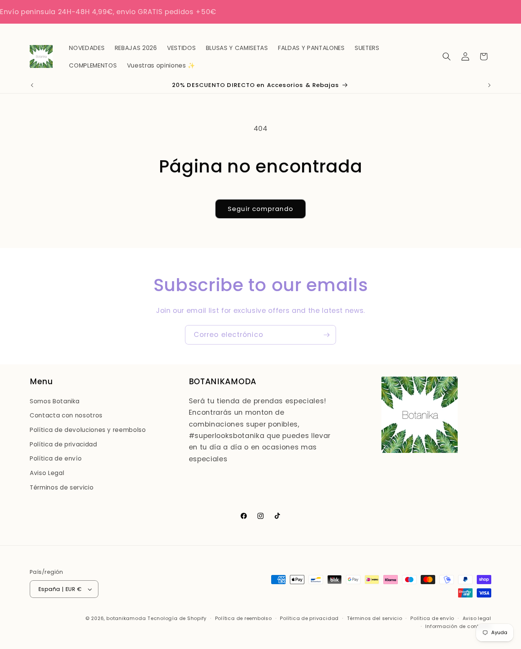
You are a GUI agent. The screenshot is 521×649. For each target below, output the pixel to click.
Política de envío (56, 458)
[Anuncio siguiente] (489, 85)
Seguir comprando (260, 209)
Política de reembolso (243, 618)
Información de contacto (458, 626)
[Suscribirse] (326, 335)
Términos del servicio (374, 618)
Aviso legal (477, 618)
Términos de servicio (61, 487)
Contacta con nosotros (66, 415)
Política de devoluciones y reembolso (88, 430)
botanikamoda (126, 618)
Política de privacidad (63, 444)
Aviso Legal (47, 473)
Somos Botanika (54, 401)
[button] (446, 56)
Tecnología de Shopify (177, 618)
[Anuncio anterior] (32, 85)
